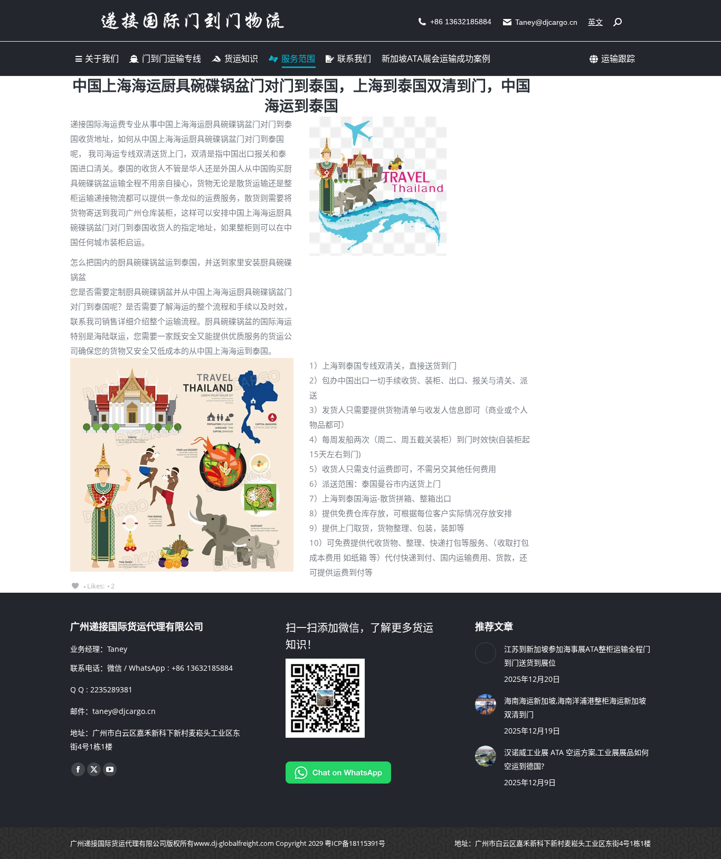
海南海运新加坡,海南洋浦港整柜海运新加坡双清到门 (575, 707)
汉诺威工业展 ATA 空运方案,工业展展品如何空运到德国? (576, 759)
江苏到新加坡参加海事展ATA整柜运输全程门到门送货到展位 (577, 656)
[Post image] (485, 652)
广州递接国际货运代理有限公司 (118, 843)
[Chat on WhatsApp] (338, 781)
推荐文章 (494, 626)
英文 (595, 22)
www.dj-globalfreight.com (234, 843)
